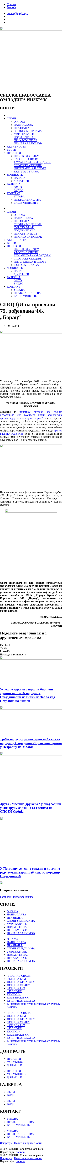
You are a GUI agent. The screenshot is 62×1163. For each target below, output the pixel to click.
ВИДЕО (18, 190)
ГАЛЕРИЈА (13, 184)
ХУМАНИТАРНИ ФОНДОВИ (32, 162)
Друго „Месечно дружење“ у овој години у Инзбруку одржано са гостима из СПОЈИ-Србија (30, 807)
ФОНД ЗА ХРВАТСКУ (21, 981)
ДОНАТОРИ (21, 180)
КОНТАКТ (13, 193)
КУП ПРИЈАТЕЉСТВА (21, 1000)
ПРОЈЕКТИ (14, 152)
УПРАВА (19, 196)
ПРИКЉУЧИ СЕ (17, 930)
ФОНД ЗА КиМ (16, 978)
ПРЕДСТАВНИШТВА (27, 199)
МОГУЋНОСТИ (17, 1061)
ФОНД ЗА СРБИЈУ (18, 985)
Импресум (6, 1143)
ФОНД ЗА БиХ (16, 988)
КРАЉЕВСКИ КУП (18, 997)
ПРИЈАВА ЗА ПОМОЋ (28, 143)
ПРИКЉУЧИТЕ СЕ (25, 140)
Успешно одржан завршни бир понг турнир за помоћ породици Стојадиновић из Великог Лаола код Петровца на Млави (27, 695)
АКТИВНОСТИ (16, 146)
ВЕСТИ (11, 149)
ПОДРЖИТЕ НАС (24, 137)
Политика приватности (28, 1143)
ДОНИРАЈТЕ (15, 174)
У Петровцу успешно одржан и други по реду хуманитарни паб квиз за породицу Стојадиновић (30, 872)
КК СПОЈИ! (14, 994)
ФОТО (18, 187)
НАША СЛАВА (23, 124)
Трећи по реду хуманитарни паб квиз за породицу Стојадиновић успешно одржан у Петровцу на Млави (31, 743)
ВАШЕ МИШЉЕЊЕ (26, 202)
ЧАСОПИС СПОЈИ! (26, 159)
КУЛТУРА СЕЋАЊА (26, 171)
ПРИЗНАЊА (21, 127)
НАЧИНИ (19, 177)
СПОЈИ (11, 118)
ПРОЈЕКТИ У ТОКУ (26, 155)
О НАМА (19, 121)
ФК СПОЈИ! (14, 991)
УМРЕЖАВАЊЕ (24, 134)
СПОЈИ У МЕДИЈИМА (28, 130)
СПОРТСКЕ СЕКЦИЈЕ (28, 165)
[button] (31, 645)
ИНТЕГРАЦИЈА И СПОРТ (30, 168)
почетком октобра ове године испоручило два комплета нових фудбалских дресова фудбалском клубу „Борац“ (31, 415)
